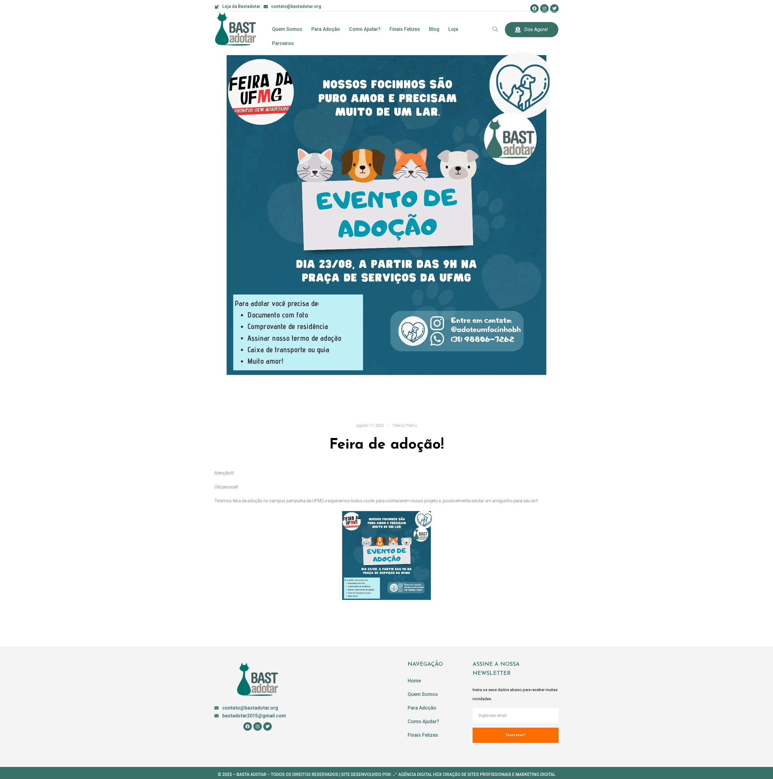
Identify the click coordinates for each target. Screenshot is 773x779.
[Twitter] (554, 8)
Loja (453, 29)
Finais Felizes (405, 29)
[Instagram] (544, 8)
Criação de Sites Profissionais (477, 774)
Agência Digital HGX (420, 774)
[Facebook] (534, 8)
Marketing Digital (535, 774)
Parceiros (283, 43)
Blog (434, 29)
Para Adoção (325, 29)
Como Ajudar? (364, 29)
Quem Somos (287, 29)
